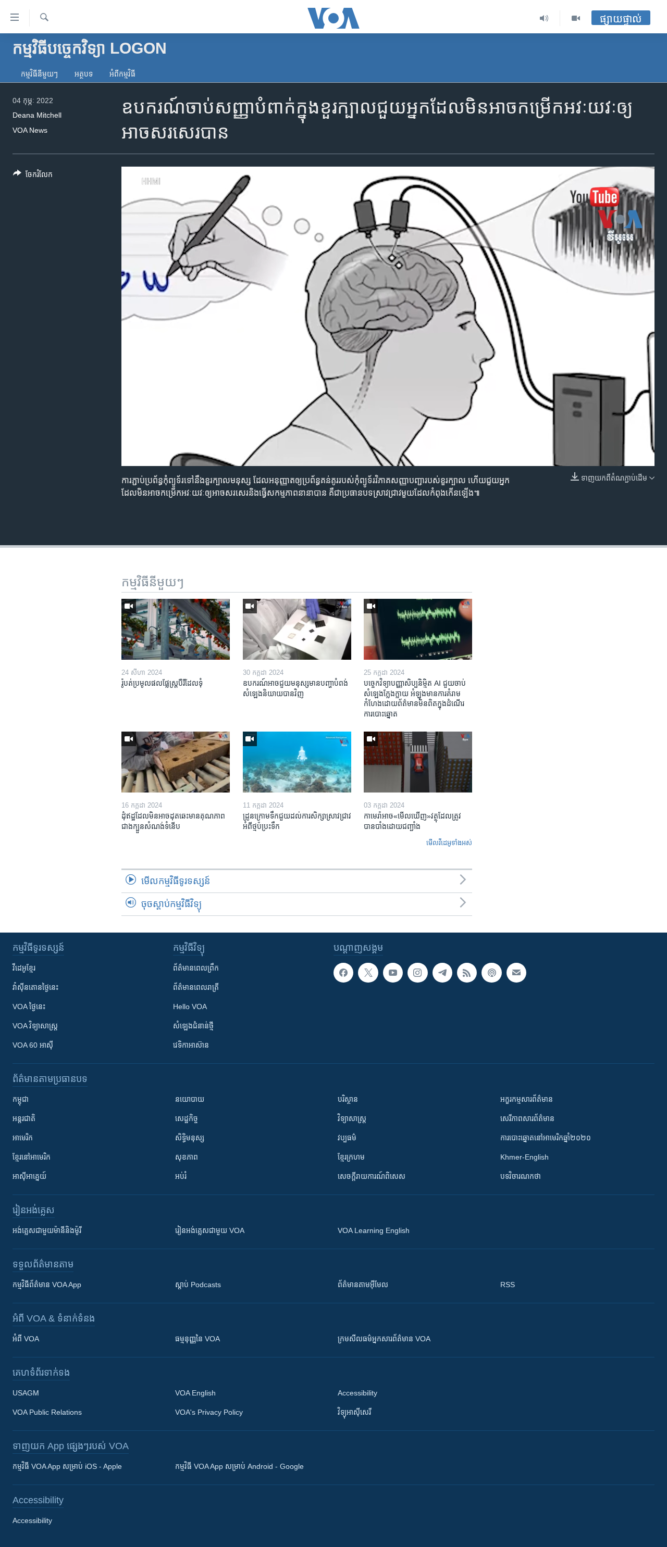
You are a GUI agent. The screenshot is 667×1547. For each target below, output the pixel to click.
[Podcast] (491, 973)
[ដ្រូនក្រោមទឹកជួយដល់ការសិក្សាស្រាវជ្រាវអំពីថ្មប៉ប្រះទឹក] (297, 762)
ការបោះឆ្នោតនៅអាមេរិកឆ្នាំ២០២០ (545, 1138)
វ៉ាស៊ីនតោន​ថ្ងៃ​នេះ (35, 987)
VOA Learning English (374, 1230)
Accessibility (357, 1393)
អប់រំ (181, 1176)
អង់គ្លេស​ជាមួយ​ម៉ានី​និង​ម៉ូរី (47, 1230)
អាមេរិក (23, 1138)
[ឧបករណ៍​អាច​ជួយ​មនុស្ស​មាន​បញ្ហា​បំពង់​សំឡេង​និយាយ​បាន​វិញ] (297, 629)
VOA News (30, 130)
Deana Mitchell (37, 115)
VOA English (195, 1393)
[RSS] (467, 973)
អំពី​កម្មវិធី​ (122, 74)
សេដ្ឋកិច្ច (186, 1118)
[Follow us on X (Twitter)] (368, 973)
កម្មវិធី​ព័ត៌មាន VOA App (47, 1284)
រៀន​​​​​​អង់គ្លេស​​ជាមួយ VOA (209, 1230)
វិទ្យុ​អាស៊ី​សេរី (354, 1412)
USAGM (26, 1393)
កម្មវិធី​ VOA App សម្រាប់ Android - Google (239, 1466)
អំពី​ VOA (26, 1339)
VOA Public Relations (47, 1412)
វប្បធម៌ (347, 1138)
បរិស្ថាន (348, 1099)
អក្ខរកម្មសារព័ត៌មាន (526, 1099)
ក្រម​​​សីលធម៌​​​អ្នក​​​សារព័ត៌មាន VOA (384, 1339)
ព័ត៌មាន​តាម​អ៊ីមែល (363, 1284)
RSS (507, 1284)
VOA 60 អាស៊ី (33, 1045)
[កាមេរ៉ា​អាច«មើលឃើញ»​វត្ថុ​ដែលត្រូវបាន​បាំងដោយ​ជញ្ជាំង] (418, 762)
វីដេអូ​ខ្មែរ (24, 968)
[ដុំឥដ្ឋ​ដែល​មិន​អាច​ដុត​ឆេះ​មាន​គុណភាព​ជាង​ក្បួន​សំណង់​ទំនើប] (175, 762)
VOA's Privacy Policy (209, 1412)
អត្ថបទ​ (84, 74)
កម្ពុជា (21, 1099)
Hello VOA (190, 1006)
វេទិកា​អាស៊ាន (191, 1045)
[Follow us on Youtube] (393, 973)
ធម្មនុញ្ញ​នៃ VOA (197, 1339)
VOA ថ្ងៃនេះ (29, 1006)
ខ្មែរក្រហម (351, 1157)
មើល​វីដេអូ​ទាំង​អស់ (449, 843)
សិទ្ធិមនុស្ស (189, 1138)
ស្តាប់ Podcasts (198, 1284)
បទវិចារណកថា (520, 1176)
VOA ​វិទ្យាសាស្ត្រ (35, 1026)
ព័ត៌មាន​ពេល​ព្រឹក (196, 968)
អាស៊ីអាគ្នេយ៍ (29, 1176)
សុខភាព (186, 1157)
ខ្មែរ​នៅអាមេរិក (32, 1157)
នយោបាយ (189, 1099)
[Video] (575, 18)
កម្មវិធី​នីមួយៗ (39, 74)
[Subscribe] (516, 973)
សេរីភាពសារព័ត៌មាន (527, 1118)
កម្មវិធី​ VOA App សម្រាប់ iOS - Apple (67, 1466)
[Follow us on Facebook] (343, 973)
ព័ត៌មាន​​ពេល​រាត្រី (196, 987)
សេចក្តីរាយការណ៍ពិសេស (371, 1176)
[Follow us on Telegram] (442, 973)
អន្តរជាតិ (24, 1118)
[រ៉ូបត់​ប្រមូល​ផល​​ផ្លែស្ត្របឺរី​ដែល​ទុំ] (175, 629)
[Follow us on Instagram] (417, 973)
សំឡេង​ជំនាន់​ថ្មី (193, 1026)
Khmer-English (524, 1157)
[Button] (33, 176)
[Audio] (544, 18)
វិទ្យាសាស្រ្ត (352, 1118)
